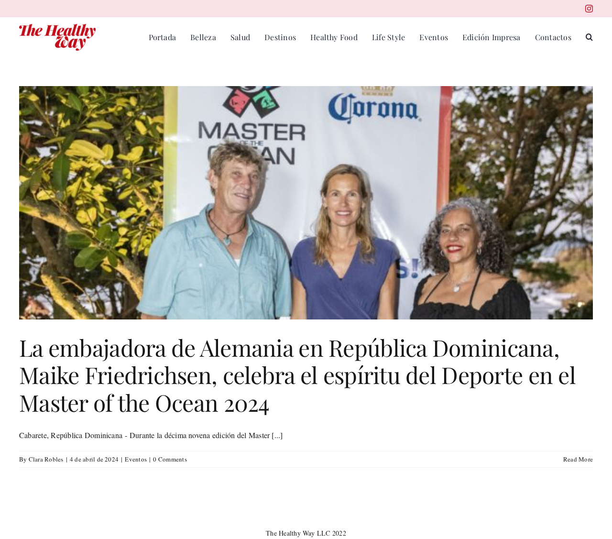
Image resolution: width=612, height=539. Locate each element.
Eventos (136, 459)
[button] (589, 37)
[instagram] (589, 8)
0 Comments (169, 459)
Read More (578, 459)
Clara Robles (46, 459)
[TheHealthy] (57, 27)
